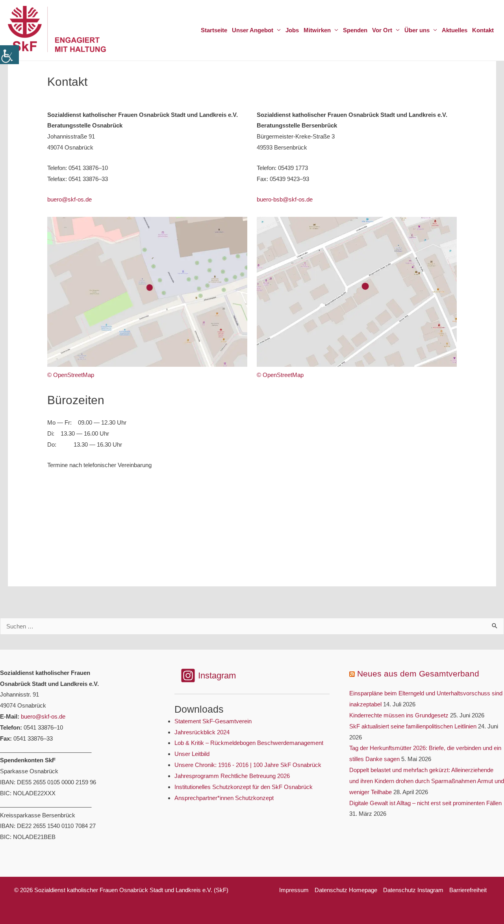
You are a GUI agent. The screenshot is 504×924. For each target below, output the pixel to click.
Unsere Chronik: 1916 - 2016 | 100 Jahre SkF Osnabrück (247, 764)
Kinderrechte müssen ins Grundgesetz (398, 715)
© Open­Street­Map (70, 374)
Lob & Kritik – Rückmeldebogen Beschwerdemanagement (248, 742)
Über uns (417, 30)
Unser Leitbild (191, 753)
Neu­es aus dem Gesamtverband (418, 673)
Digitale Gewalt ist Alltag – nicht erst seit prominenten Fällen (425, 803)
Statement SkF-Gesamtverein (213, 721)
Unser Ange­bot (252, 30)
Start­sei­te (214, 30)
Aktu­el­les (454, 30)
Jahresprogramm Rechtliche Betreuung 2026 (232, 775)
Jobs (292, 30)
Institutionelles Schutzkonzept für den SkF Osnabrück (243, 787)
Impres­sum (294, 890)
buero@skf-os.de (69, 199)
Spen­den (355, 30)
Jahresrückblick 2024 (202, 732)
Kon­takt (483, 30)
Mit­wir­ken (317, 30)
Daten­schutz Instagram (413, 890)
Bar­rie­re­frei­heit (468, 890)
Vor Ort (382, 30)
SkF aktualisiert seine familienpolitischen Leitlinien (412, 726)
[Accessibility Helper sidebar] (9, 54)
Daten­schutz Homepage (346, 890)
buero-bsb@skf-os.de (285, 199)
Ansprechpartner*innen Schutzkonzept (224, 798)
